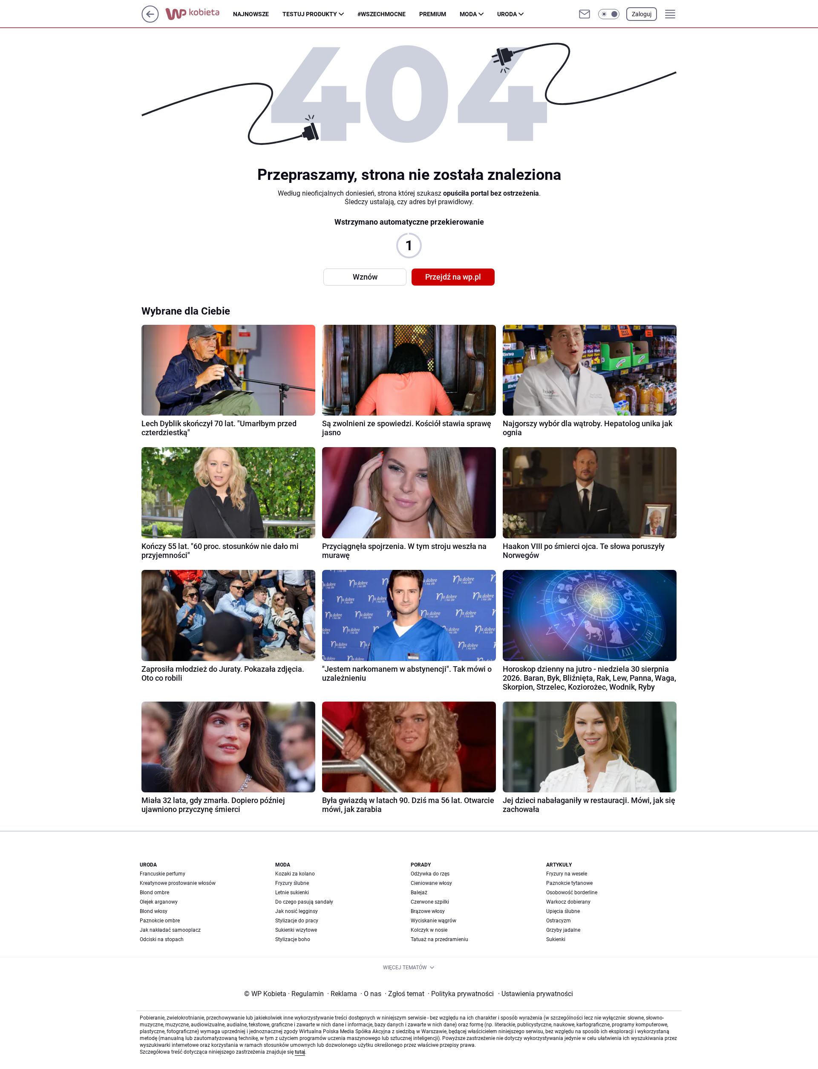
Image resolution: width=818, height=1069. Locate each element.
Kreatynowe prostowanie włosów (178, 883)
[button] (608, 14)
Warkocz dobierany (568, 902)
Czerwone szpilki (430, 902)
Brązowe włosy (428, 911)
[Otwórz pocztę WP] (584, 14)
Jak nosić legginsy (296, 911)
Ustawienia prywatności (535, 994)
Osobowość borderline (571, 893)
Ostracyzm (558, 921)
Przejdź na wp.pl (453, 276)
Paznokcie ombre (160, 921)
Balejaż (419, 893)
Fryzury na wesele (566, 874)
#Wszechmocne (381, 14)
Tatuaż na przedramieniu (439, 939)
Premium (432, 14)
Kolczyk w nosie (429, 930)
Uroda (507, 14)
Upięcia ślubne (563, 911)
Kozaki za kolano (295, 874)
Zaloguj (641, 14)
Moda (468, 14)
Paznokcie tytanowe (569, 883)
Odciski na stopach (162, 939)
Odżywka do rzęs (430, 874)
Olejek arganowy (159, 902)
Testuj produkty (309, 14)
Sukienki (555, 939)
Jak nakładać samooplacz (170, 930)
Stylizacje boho (292, 939)
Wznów (365, 276)
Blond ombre (154, 893)
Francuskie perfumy (162, 874)
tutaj (300, 1052)
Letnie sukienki (292, 893)
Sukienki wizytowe (296, 930)
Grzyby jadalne (563, 930)
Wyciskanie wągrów (433, 921)
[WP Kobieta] (199, 14)
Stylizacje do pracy (296, 921)
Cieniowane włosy (431, 883)
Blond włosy (153, 911)
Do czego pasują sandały (304, 902)
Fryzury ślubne (292, 883)
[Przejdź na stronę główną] (150, 20)
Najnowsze (251, 14)
